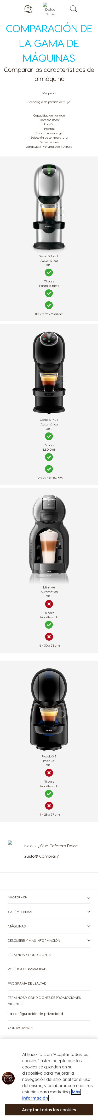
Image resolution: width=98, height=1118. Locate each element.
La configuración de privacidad (35, 1013)
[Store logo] (49, 9)
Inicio (28, 845)
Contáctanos (20, 1027)
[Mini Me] (49, 582)
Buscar (79, 8)
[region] (49, 1078)
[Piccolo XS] (49, 751)
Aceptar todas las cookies (49, 1109)
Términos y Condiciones (29, 955)
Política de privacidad (27, 969)
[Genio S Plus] (49, 414)
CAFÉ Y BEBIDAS (20, 912)
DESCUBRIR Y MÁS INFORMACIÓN (34, 940)
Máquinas (17, 926)
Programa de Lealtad (27, 983)
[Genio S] (49, 251)
